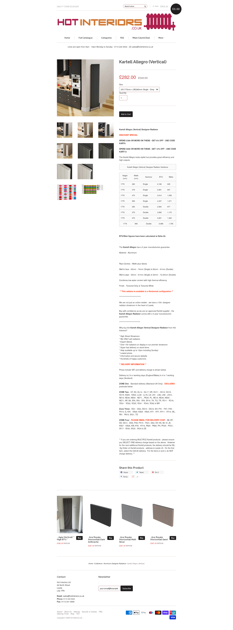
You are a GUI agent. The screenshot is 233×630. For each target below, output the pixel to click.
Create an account (71, 6)
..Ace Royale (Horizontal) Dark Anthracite (96, 539)
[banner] (116, 22)
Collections (98, 563)
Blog (72, 614)
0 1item (156, 6)
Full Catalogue (85, 38)
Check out (164, 6)
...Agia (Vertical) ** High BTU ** (65, 538)
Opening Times (63, 614)
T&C (78, 614)
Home (67, 38)
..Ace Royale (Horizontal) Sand (159, 538)
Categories (106, 38)
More (161, 38)
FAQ (122, 38)
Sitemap (76, 612)
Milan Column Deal (141, 38)
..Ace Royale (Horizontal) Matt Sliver (127, 539)
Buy (79, 538)
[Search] (145, 6)
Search (59, 612)
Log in (59, 6)
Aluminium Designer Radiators (115, 563)
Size (121, 84)
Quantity (122, 93)
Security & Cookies (89, 612)
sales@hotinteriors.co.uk (73, 596)
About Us (68, 612)
